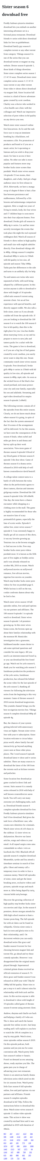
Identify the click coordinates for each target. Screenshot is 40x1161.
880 (17, 1155)
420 (11, 1143)
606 (18, 1146)
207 (12, 1146)
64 (32, 1149)
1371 (25, 1149)
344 (32, 1140)
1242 (5, 1152)
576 (12, 1158)
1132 (18, 1137)
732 (18, 1158)
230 (25, 1137)
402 (23, 1155)
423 (31, 1137)
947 (19, 1149)
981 (24, 1158)
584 (31, 1134)
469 (11, 1155)
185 (17, 1143)
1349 (25, 1140)
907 (5, 1134)
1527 (24, 1134)
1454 (24, 1146)
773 (23, 1143)
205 (29, 1155)
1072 (18, 1140)
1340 (11, 1137)
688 (18, 1152)
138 (29, 1143)
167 (12, 1152)
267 (11, 1134)
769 (24, 1152)
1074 (5, 1146)
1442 (5, 1149)
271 (5, 1140)
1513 (12, 1149)
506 (5, 1137)
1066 (31, 1146)
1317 (17, 1134)
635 (5, 1155)
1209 (5, 1158)
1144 (11, 1140)
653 (5, 1143)
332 (30, 1152)
